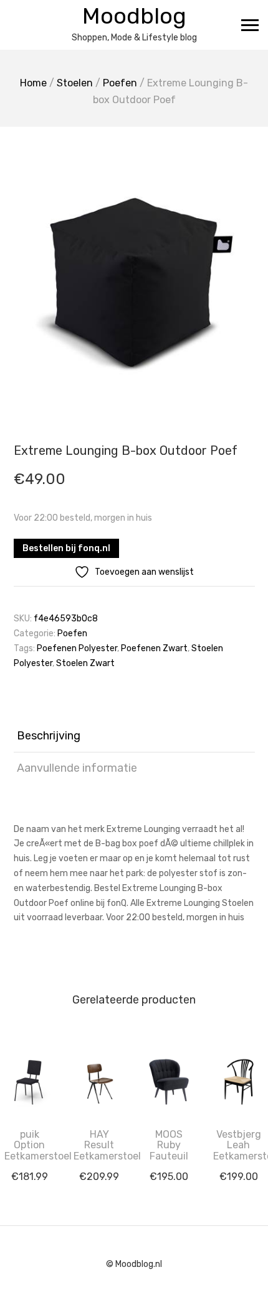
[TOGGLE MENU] (250, 25)
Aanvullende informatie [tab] (77, 768)
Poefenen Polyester (77, 648)
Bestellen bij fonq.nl (66, 548)
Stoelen (75, 83)
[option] (134, 265)
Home (33, 83)
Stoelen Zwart (85, 663)
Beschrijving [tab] (48, 736)
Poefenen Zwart (154, 648)
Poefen (120, 83)
